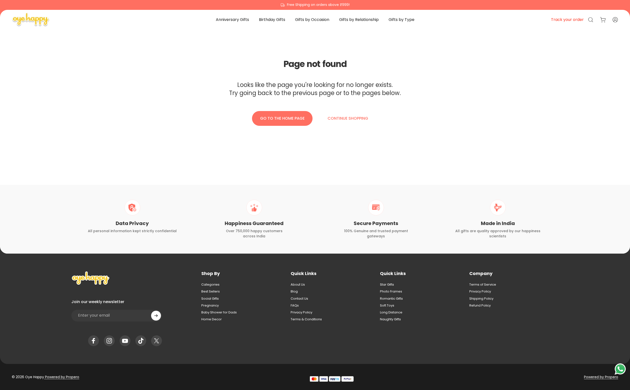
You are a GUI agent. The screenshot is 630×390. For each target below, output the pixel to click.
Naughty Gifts (390, 319)
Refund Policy (480, 306)
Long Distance (391, 312)
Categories (210, 285)
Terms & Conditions (306, 319)
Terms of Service (482, 285)
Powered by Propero (61, 376)
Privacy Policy (301, 312)
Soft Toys (387, 306)
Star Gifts (387, 285)
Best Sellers (210, 291)
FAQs (295, 306)
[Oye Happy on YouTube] (125, 340)
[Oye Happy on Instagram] (109, 340)
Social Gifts (210, 299)
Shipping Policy (481, 299)
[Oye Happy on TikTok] (140, 340)
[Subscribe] (156, 316)
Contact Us (299, 299)
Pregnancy (210, 306)
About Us (298, 285)
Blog (294, 291)
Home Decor (211, 319)
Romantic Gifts (391, 299)
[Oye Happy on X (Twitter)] (156, 340)
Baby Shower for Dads (219, 312)
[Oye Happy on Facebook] (93, 340)
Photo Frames (391, 291)
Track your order (567, 19)
